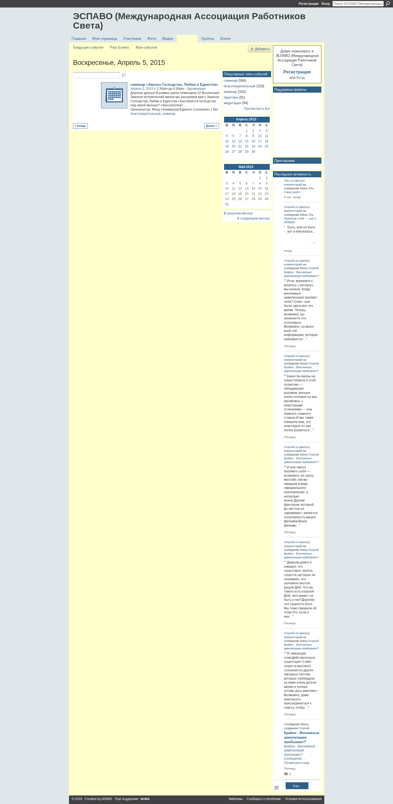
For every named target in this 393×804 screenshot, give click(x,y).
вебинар (230, 92)
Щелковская (196, 89)
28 (240, 152)
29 (247, 152)
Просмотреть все (257, 109)
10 (260, 136)
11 (266, 136)
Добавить (262, 48)
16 (253, 141)
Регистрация (309, 4)
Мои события (146, 47)
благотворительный (145, 114)
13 (234, 141)
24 (260, 146)
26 (227, 152)
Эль (286, 180)
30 (253, 152)
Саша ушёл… (293, 192)
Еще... (297, 785)
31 (227, 204)
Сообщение (293, 758)
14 (240, 141)
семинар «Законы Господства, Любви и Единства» (174, 85)
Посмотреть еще (297, 763)
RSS (276, 788)
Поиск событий (124, 75)
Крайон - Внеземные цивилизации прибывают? (301, 737)
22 (247, 146)
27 (234, 152)
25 (266, 146)
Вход (326, 4)
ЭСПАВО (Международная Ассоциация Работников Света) (189, 20)
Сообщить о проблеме (264, 799)
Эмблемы (235, 799)
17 (260, 141)
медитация (232, 103)
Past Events (119, 47)
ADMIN (106, 799)
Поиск (388, 3)
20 (234, 146)
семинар (168, 114)
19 (227, 146)
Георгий (289, 207)
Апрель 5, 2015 (141, 89)
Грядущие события (88, 47)
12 (227, 141)
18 (266, 141)
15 (247, 141)
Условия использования (303, 799)
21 (240, 146)
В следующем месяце (253, 218)
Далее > (211, 125)
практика (231, 97)
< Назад (80, 125)
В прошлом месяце (238, 213)
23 (253, 146)
